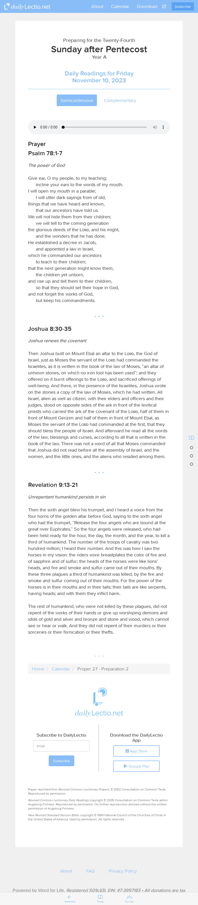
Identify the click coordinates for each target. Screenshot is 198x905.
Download (147, 6)
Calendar (120, 6)
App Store (138, 750)
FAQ (90, 871)
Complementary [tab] (120, 100)
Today (100, 901)
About (97, 6)
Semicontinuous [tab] (77, 100)
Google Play (138, 766)
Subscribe (183, 6)
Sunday (129, 901)
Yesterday (70, 901)
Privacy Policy (123, 871)
